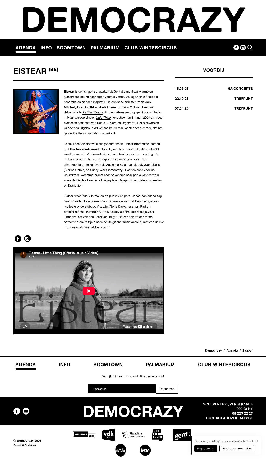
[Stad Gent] (182, 435)
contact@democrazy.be (229, 418)
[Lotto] (145, 450)
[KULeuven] (84, 435)
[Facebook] (236, 47)
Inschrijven (167, 389)
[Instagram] (243, 47)
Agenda (26, 47)
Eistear (247, 350)
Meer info (248, 441)
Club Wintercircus (150, 47)
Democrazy (213, 350)
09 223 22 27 (242, 413)
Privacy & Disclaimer (24, 445)
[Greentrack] (157, 435)
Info (46, 47)
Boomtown (71, 47)
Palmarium (105, 47)
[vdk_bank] (108, 435)
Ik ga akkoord (205, 448)
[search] (250, 47)
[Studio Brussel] (121, 450)
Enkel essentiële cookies (237, 448)
